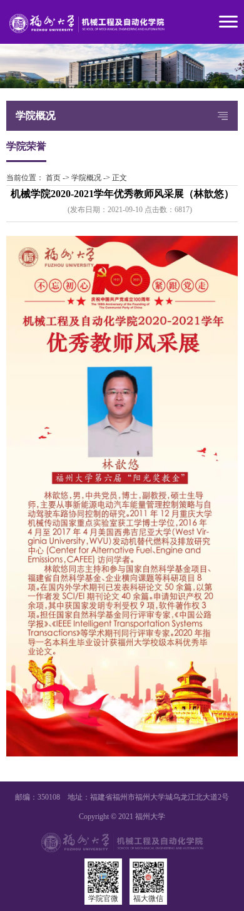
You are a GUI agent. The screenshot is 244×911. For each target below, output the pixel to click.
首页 (53, 177)
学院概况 (86, 177)
